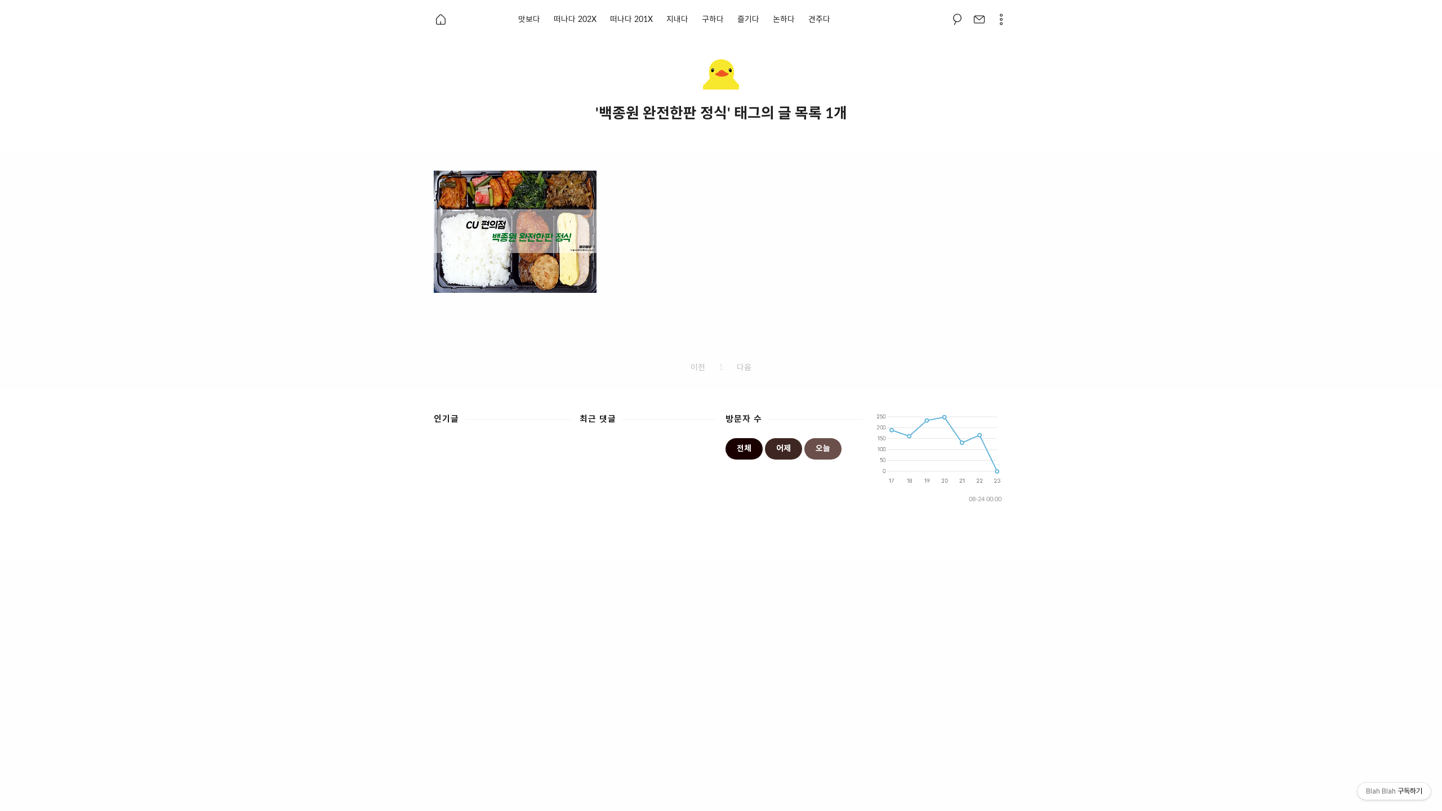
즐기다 (748, 20)
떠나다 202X (575, 20)
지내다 (677, 20)
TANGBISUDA (794, 545)
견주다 (819, 20)
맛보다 (529, 20)
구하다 (713, 20)
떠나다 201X (631, 20)
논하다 (784, 20)
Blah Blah (703, 545)
